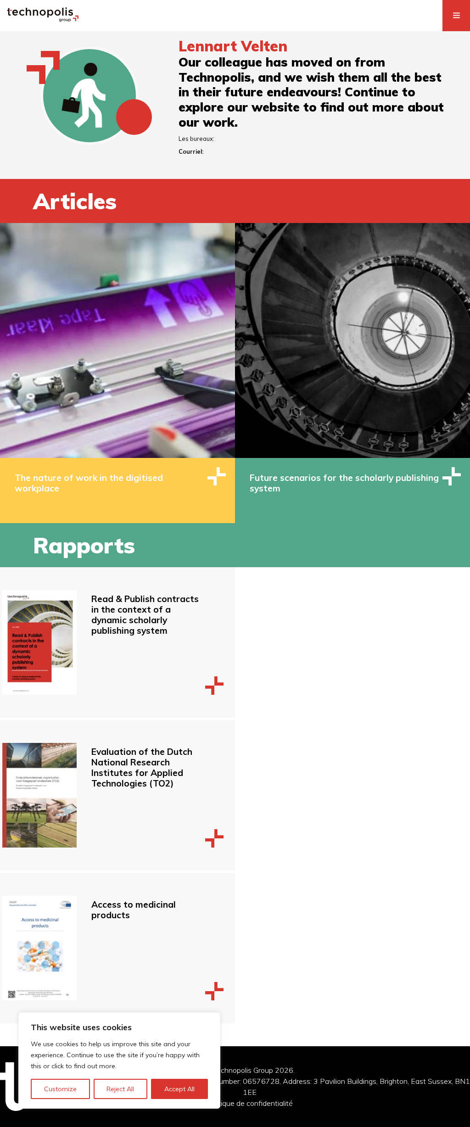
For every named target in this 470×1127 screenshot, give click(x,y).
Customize (60, 1089)
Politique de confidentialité (249, 1103)
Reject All (120, 1089)
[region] (119, 1060)
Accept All (179, 1089)
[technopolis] (42, 19)
